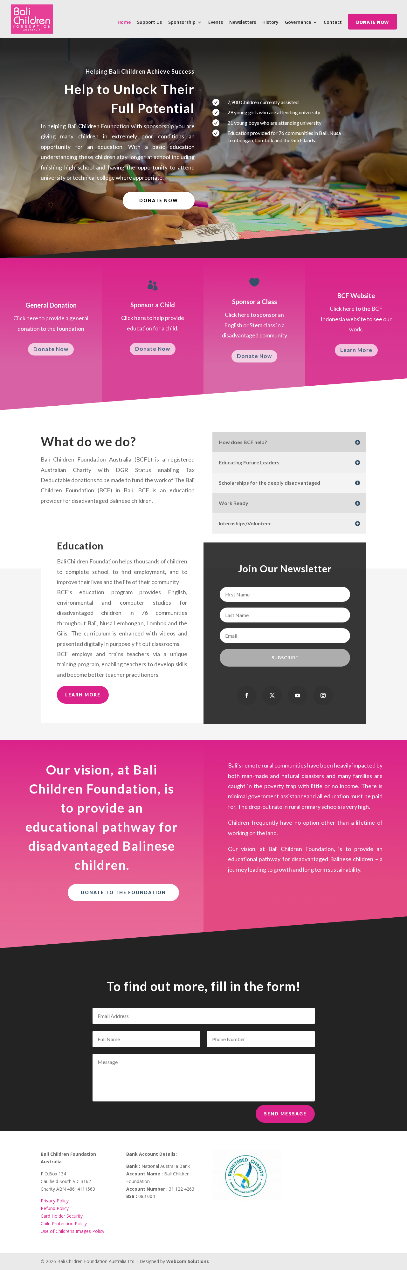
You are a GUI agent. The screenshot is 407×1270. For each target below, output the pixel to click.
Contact (333, 22)
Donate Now (50, 349)
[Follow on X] (272, 695)
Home (124, 22)
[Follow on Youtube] (297, 695)
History (270, 22)
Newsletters (242, 22)
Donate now (158, 200)
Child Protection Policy (64, 1223)
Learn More (356, 350)
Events (215, 22)
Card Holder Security (62, 1216)
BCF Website (356, 295)
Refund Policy (55, 1208)
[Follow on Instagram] (323, 695)
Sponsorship (182, 22)
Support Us (149, 22)
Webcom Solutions (187, 1261)
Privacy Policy (55, 1201)
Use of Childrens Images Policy (72, 1231)
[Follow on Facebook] (247, 695)
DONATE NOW (372, 22)
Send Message (285, 1113)
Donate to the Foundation (123, 892)
